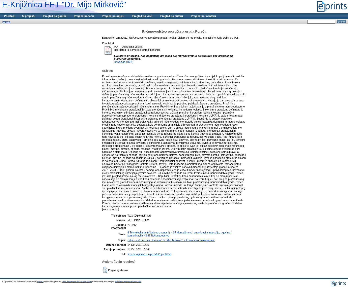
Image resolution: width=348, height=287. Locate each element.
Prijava (6, 21)
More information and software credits (128, 282)
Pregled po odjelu (113, 16)
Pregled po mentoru (203, 16)
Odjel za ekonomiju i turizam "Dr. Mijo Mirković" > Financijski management (171, 240)
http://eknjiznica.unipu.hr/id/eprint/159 (149, 254)
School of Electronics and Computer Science (77, 282)
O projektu (28, 16)
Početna (9, 16)
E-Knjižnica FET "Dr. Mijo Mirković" (64, 4)
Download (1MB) (123, 61)
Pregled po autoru (171, 16)
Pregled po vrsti (142, 16)
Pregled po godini (54, 16)
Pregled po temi (84, 16)
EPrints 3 (40, 282)
